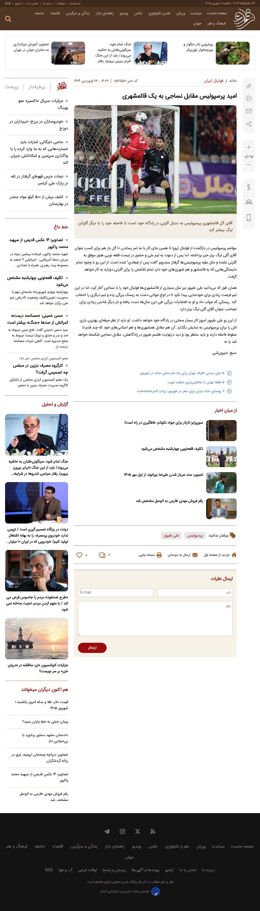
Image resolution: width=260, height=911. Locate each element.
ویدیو (124, 13)
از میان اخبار (226, 411)
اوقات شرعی (87, 870)
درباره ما (47, 4)
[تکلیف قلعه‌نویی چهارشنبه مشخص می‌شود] (221, 456)
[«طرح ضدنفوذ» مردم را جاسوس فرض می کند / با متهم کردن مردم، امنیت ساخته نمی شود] (36, 570)
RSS (8, 4)
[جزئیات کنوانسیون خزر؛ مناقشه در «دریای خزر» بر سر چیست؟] (36, 638)
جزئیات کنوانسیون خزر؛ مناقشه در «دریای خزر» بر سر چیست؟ (38, 668)
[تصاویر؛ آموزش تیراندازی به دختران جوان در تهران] (68, 53)
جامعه (40, 13)
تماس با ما (32, 4)
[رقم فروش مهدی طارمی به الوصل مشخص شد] (221, 508)
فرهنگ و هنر (217, 24)
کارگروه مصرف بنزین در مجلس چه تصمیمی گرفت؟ (40, 369)
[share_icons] (249, 124)
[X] (138, 831)
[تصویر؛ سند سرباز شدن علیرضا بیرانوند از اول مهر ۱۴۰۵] (221, 482)
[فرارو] (244, 18)
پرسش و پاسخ (114, 870)
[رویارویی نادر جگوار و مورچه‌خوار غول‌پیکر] (233, 53)
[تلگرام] (107, 831)
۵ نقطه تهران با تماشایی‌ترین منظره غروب (196, 382)
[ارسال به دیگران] (249, 111)
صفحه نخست (217, 13)
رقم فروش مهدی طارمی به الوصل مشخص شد (169, 501)
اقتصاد (55, 13)
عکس (138, 13)
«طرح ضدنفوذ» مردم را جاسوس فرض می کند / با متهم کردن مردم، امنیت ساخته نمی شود (37, 603)
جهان (197, 24)
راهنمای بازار (105, 13)
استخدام (75, 4)
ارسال (92, 648)
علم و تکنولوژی (160, 13)
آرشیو (18, 4)
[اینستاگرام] (122, 831)
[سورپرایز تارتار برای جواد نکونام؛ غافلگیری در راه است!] (221, 430)
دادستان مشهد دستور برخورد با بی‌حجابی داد (45, 738)
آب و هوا (65, 870)
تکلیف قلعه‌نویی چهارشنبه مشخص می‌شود (172, 449)
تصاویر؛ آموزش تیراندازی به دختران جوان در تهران (31, 47)
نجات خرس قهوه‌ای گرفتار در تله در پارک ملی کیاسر (39, 180)
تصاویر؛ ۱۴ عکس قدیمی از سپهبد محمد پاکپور (38, 243)
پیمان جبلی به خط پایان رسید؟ (45, 722)
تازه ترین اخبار (62, 86)
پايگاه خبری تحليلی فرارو (120, 882)
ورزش (180, 13)
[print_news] (249, 98)
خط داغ (61, 228)
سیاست (196, 13)
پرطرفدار (37, 87)
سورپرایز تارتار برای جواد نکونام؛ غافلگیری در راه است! (164, 423)
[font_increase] (248, 147)
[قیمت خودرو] (249, 203)
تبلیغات (61, 4)
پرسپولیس (195, 535)
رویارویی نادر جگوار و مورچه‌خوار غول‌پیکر (198, 47)
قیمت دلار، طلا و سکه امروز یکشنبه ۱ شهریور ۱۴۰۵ (41, 705)
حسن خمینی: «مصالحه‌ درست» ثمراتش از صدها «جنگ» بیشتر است (37, 319)
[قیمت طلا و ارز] (249, 188)
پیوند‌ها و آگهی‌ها (145, 870)
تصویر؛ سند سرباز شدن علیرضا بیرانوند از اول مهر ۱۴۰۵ (163, 475)
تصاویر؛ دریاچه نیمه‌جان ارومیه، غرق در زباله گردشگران (39, 758)
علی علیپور (171, 535)
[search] (8, 19)
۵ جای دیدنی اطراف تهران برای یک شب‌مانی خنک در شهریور (182, 373)
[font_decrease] (248, 165)
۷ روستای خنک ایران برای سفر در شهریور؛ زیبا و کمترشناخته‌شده (180, 391)
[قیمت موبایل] (249, 219)
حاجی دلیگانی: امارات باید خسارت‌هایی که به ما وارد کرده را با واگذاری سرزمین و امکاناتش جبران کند (39, 152)
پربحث (11, 87)
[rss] (153, 831)
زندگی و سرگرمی (78, 13)
